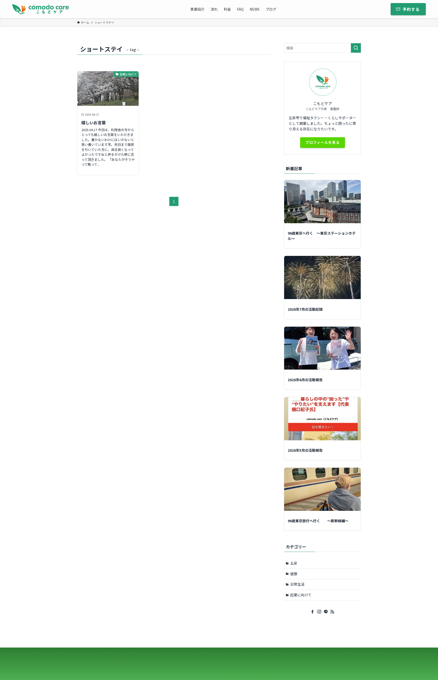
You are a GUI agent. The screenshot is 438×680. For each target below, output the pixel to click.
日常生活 (297, 584)
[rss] (332, 611)
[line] (325, 611)
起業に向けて (301, 594)
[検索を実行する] (356, 48)
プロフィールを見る (322, 142)
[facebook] (312, 611)
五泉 (293, 563)
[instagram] (319, 611)
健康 (293, 573)
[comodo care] (40, 9)
